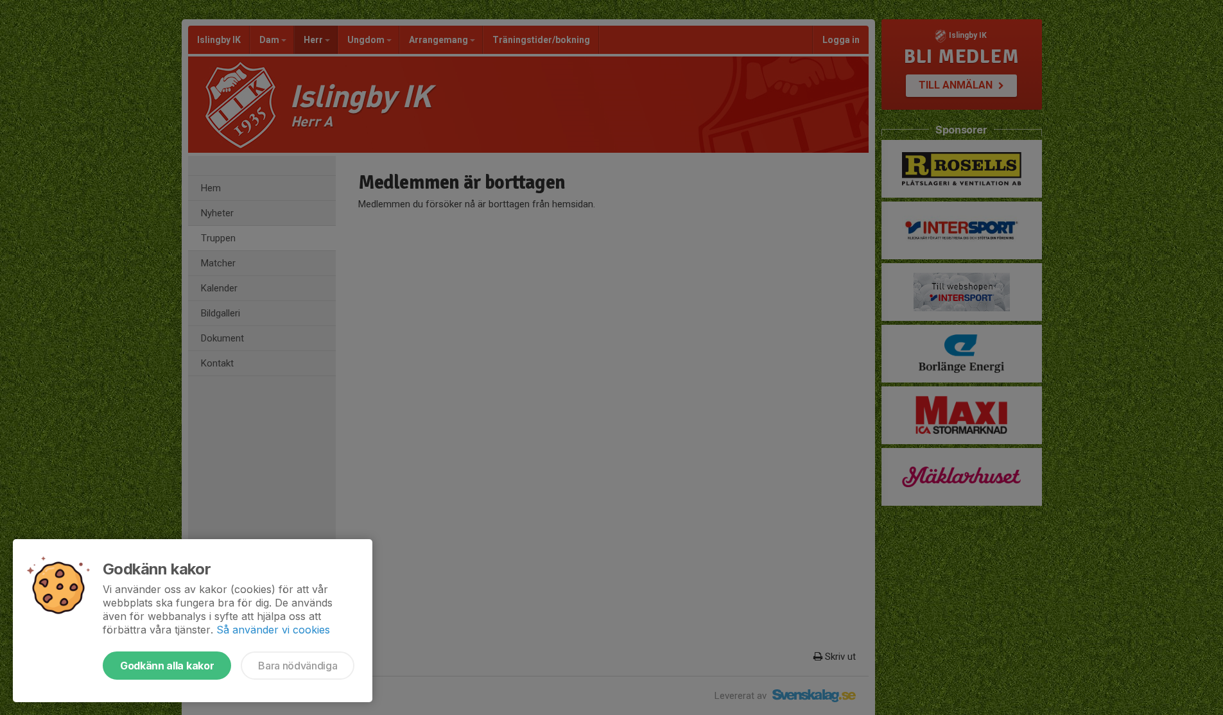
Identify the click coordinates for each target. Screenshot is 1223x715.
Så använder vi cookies (273, 629)
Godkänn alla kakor (167, 665)
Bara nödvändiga (297, 665)
